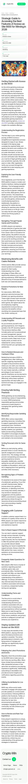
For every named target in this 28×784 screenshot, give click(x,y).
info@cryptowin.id (9, 769)
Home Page (7, 765)
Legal (20, 779)
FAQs (21, 765)
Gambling (11, 13)
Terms (15, 779)
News (7, 13)
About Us (5, 779)
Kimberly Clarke (7, 36)
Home (2, 13)
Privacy (11, 779)
